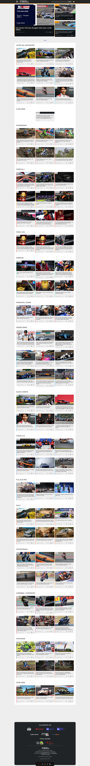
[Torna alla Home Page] (24, 2)
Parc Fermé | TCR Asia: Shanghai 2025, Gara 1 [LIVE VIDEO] (33, 29)
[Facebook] (66, 64)
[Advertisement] (45, 713)
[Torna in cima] (47, 764)
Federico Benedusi (54, 753)
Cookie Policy (48, 754)
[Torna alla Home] (45, 749)
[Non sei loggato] (40, 764)
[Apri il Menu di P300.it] (17, 2)
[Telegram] (50, 32)
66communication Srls (45, 752)
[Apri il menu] (42, 764)
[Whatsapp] (52, 32)
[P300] (45, 40)
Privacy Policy (43, 754)
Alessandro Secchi (44, 753)
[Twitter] (48, 32)
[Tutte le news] (50, 764)
